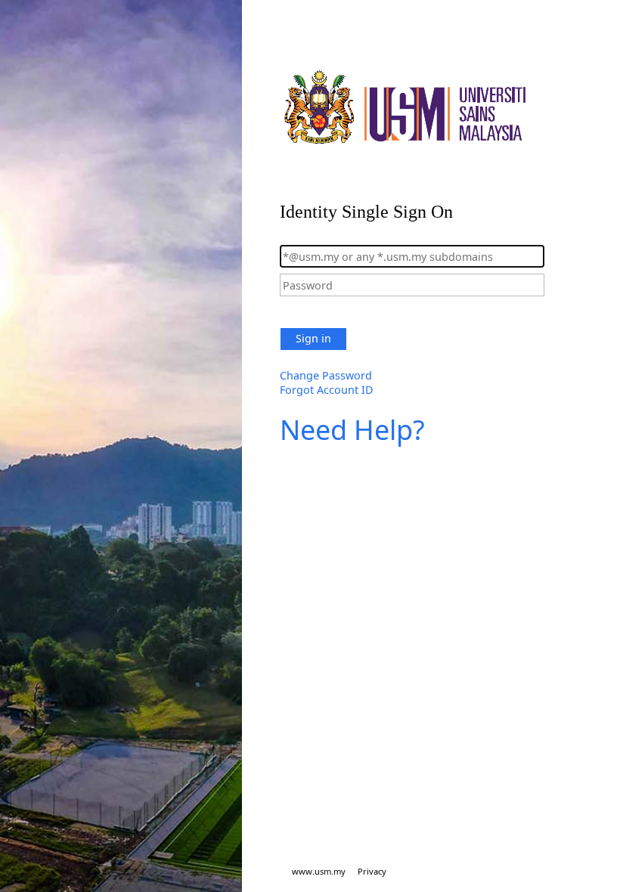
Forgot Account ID (327, 390)
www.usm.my (319, 871)
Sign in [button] (313, 338)
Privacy (372, 871)
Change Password (326, 375)
